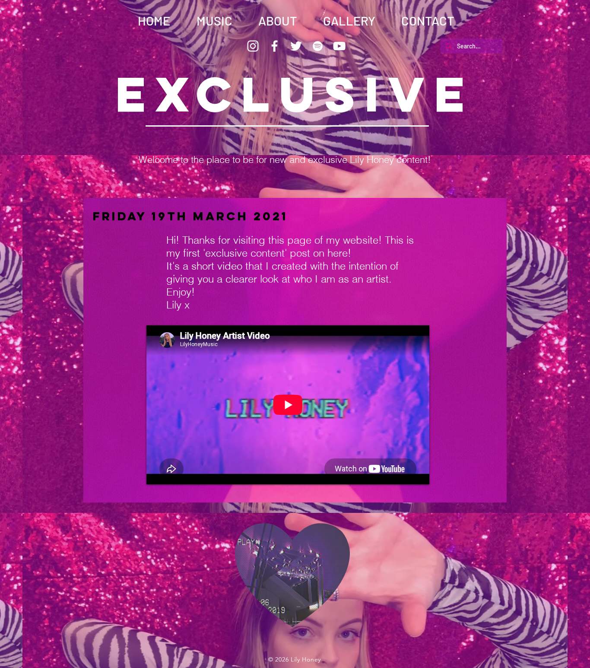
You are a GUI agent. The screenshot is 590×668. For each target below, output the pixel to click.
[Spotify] (317, 46)
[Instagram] (252, 46)
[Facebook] (274, 46)
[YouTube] (339, 46)
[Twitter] (296, 46)
